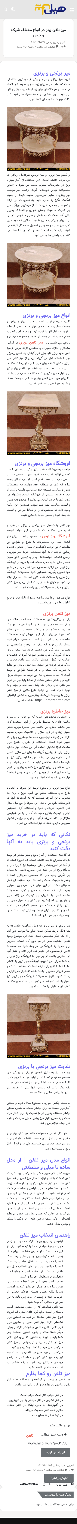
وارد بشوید (41, 1504)
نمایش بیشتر (60, 1478)
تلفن (29, 1435)
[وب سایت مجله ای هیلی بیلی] (50, 9)
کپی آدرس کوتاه (55, 1452)
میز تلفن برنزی (31, 342)
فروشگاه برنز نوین (56, 536)
